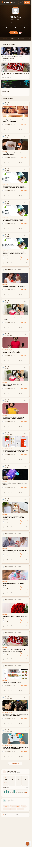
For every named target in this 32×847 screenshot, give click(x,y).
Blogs (29, 38)
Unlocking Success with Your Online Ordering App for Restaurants (15, 153)
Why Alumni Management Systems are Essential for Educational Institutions (13, 219)
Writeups (12, 38)
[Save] (26, 129)
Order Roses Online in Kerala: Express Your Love (14, 617)
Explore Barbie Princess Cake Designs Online (13, 584)
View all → (27, 44)
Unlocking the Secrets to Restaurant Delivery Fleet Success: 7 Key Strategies (15, 714)
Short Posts (21, 38)
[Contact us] (27, 844)
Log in (20, 2)
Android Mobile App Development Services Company (14, 483)
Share (22, 129)
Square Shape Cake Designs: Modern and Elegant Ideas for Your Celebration (14, 650)
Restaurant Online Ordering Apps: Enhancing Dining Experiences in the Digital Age (15, 450)
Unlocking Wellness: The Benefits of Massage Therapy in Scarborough (15, 120)
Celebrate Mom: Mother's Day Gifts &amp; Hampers (14, 318)
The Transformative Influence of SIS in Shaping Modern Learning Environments (14, 186)
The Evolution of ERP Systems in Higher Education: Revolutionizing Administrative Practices (14, 253)
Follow (14, 32)
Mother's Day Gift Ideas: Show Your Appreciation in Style (12, 384)
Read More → (24, 124)
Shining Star (7, 124)
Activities (4, 38)
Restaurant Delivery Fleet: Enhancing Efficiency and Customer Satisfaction (13, 417)
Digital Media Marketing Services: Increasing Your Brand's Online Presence (15, 747)
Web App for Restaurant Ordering (11, 682)
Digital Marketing (7, 349)
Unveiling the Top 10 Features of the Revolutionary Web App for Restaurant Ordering (13, 517)
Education (5, 184)
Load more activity (15, 763)
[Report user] (20, 33)
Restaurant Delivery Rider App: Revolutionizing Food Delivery (11, 351)
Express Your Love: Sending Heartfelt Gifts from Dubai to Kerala (14, 551)
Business (4, 118)
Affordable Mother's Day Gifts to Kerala (13, 286)
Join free (27, 2)
